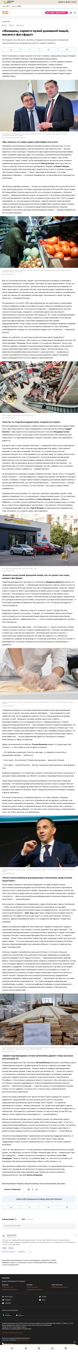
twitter (44, 1297)
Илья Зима (61, 1184)
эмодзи (11, 1248)
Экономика (20, 25)
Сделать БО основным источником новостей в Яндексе (39, 1199)
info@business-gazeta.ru (10, 1289)
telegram (8, 1300)
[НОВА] (56, 12)
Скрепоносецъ (12, 1235)
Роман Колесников (32, 1184)
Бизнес (12, 25)
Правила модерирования (10, 1265)
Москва (14, 6)
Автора (30, 1219)
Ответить (21, 1252)
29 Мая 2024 (6, 21)
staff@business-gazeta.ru (59, 1287)
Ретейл (5, 25)
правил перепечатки (22, 1340)
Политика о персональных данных (12, 1332)
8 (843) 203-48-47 (32, 1287)
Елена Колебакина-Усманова (13, 1184)
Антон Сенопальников (48, 1184)
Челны (4, 6)
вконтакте (9, 1297)
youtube (8, 1303)
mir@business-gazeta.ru (34, 1289)
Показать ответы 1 (9, 1252)
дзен (43, 1300)
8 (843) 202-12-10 (7, 1287)
